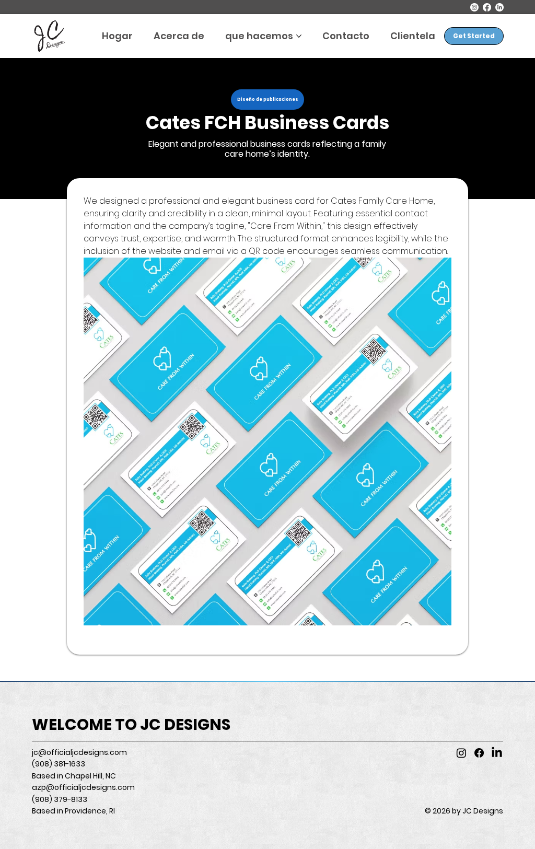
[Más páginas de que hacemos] (298, 36)
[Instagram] (474, 7)
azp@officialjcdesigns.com (83, 787)
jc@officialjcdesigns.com (79, 752)
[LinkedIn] (499, 7)
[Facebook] (487, 7)
